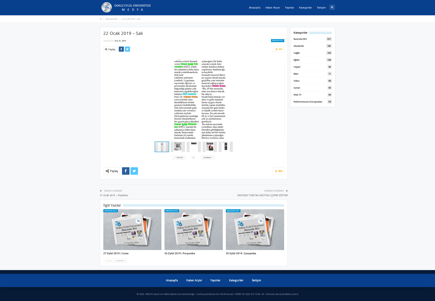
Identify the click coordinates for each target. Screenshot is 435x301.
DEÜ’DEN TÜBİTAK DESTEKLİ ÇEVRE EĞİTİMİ (262, 195)
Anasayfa (254, 7)
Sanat (297, 87)
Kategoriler (305, 7)
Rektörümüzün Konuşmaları (308, 101)
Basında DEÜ (277, 40)
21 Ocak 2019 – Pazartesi (114, 195)
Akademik (299, 45)
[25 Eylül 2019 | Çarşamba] (255, 229)
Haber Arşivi (273, 7)
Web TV (297, 94)
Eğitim (297, 59)
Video (297, 80)
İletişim (321, 7)
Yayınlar (289, 7)
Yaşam (297, 66)
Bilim (296, 73)
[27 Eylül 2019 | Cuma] (132, 229)
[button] (179, 147)
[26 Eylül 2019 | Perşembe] (193, 229)
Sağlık (297, 52)
